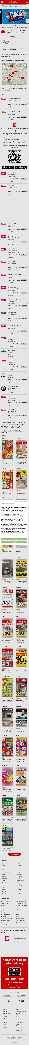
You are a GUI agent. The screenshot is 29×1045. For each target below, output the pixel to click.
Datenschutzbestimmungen (20, 501)
